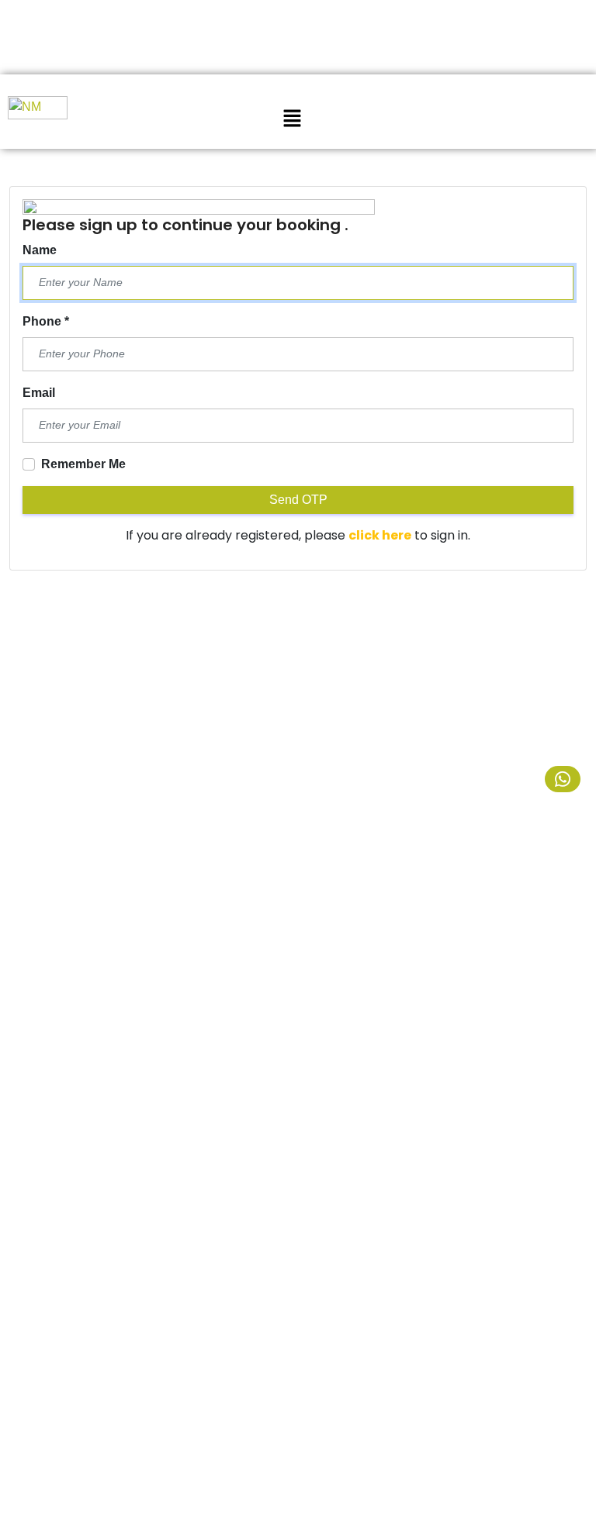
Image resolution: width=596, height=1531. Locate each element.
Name (40, 250)
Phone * (46, 321)
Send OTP (298, 499)
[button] (291, 117)
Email (39, 392)
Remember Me (83, 464)
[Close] (264, 21)
